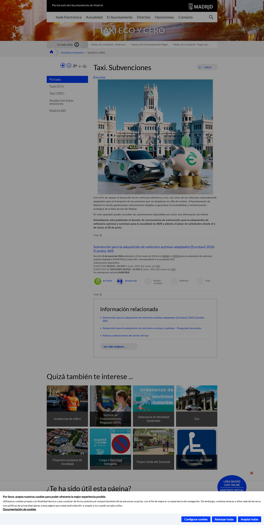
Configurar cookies (196, 519)
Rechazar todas (224, 519)
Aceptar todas (249, 519)
